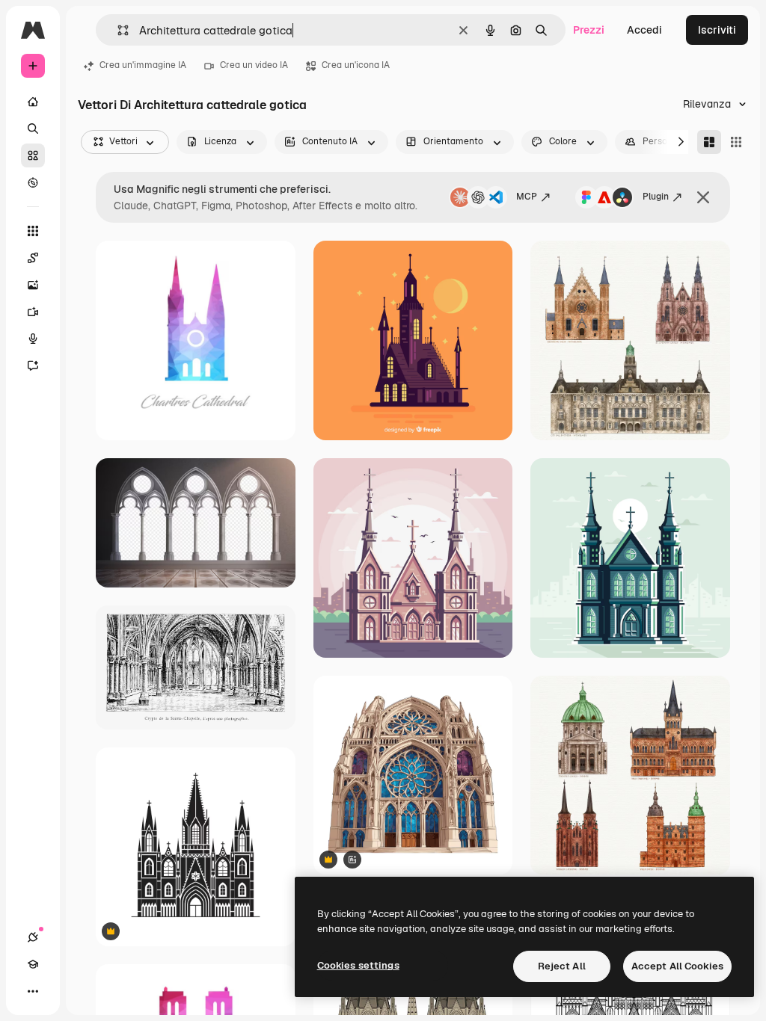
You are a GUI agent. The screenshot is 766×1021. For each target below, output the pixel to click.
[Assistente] (33, 365)
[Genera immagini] (33, 285)
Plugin (656, 197)
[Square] (736, 142)
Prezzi (588, 30)
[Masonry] (709, 142)
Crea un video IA (254, 65)
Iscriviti (717, 30)
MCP (526, 197)
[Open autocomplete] (117, 30)
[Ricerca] (33, 129)
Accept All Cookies (677, 966)
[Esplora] (33, 182)
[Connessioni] (33, 937)
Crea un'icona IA (356, 65)
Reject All (562, 966)
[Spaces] (33, 258)
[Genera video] (33, 312)
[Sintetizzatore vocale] (33, 339)
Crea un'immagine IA (142, 65)
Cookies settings (358, 965)
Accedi (644, 30)
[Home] (33, 102)
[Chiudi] (703, 197)
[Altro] (33, 991)
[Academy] (33, 964)
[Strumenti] (33, 231)
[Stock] (33, 155)
